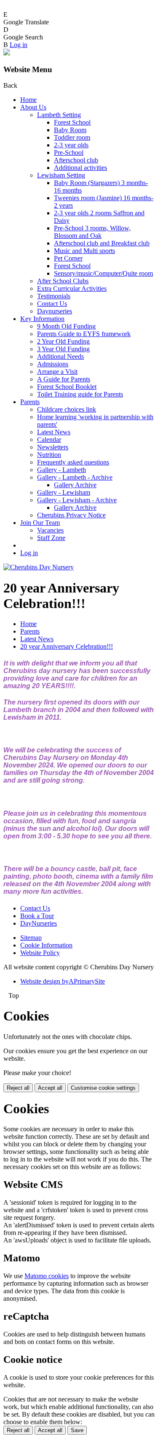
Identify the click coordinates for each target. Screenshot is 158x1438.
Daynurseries (54, 311)
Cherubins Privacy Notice (71, 515)
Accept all (50, 1088)
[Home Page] (38, 567)
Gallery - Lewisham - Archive (77, 500)
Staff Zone (51, 537)
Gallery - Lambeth (61, 469)
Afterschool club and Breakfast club (102, 243)
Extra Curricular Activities (72, 288)
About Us (33, 107)
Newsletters (52, 447)
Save (77, 1430)
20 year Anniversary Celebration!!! (66, 646)
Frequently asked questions (73, 462)
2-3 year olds (71, 145)
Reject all (18, 1088)
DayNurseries (38, 923)
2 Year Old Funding (63, 341)
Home (28, 99)
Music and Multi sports (84, 250)
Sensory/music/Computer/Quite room (103, 273)
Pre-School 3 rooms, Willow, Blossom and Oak (92, 231)
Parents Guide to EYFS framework (84, 333)
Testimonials (53, 296)
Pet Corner (68, 258)
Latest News (53, 432)
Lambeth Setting (59, 114)
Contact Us (52, 303)
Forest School (72, 122)
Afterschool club (76, 160)
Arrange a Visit (57, 371)
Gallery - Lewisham (63, 492)
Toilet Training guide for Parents (80, 394)
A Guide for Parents (63, 379)
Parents (30, 401)
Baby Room (70, 129)
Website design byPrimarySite (62, 981)
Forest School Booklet (66, 386)
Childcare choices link (66, 409)
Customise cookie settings (103, 1088)
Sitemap (31, 937)
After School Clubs (62, 280)
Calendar (49, 439)
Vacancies (50, 530)
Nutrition (49, 454)
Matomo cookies (46, 1275)
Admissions (52, 364)
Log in (18, 44)
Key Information (42, 318)
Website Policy (40, 952)
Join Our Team (40, 522)
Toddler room (72, 137)
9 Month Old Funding (66, 326)
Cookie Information (46, 945)
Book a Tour (37, 915)
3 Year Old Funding (63, 348)
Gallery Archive (75, 484)
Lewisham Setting (61, 175)
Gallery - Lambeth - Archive (74, 477)
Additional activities (80, 167)
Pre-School (68, 152)
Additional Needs (60, 356)
